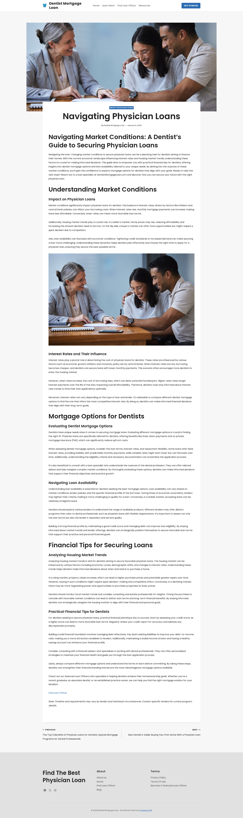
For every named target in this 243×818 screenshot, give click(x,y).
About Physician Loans (121, 107)
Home (96, 5)
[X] (50, 790)
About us (101, 777)
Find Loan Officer (126, 5)
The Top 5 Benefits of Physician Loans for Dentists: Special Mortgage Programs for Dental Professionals (80, 735)
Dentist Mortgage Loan (114, 125)
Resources (144, 5)
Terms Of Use (158, 781)
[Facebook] (45, 790)
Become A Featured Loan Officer (169, 785)
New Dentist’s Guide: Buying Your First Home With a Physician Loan (164, 732)
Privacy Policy (158, 777)
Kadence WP (146, 810)
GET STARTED (191, 5)
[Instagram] (55, 790)
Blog (99, 789)
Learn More (108, 5)
